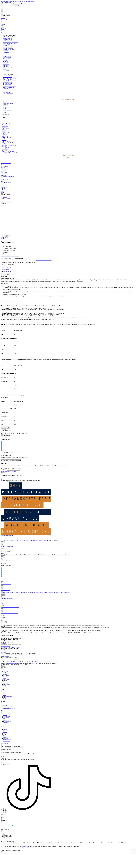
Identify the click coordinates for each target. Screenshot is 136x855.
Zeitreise (5, 715)
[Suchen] (15, 5)
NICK (3, 138)
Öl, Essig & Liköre (7, 83)
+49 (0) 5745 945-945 (5, 649)
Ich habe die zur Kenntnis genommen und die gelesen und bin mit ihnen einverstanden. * (29, 663)
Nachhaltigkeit (6, 716)
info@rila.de (3, 643)
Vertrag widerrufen (5, 656)
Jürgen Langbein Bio (8, 707)
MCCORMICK (5, 147)
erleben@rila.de (4, 647)
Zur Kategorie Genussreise (7, 176)
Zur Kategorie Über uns (6, 182)
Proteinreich (6, 66)
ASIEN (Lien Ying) (7, 40)
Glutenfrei (5, 61)
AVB (4, 734)
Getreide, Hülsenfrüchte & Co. (10, 80)
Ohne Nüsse (6, 64)
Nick (4, 685)
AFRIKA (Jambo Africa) (9, 36)
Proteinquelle (6, 65)
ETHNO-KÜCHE (6, 123)
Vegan (4, 69)
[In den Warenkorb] (2, 544)
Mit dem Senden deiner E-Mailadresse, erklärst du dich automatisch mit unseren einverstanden (29, 260)
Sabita (4, 687)
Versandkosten (25, 846)
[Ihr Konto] (2, 12)
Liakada (5, 681)
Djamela (5, 674)
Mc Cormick (6, 698)
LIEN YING (5, 136)
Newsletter (5, 722)
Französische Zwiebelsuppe (7, 598)
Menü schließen (6, 15)
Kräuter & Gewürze (7, 82)
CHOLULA (5, 126)
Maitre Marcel (6, 684)
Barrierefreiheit (6, 741)
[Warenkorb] (1, 23)
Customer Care (6, 730)
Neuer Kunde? (63, 465)
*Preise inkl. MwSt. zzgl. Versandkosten (10, 256)
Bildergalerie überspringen (6, 202)
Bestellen (16, 658)
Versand (5, 729)
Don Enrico (6, 675)
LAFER (4, 143)
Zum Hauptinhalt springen (7, 1)
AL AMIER (4, 124)
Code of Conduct (7, 721)
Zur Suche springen (17, 1)
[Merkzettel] (1, 21)
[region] (68, 220)
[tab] (7, 267)
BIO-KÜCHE (5, 149)
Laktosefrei (5, 62)
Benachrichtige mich (19, 258)
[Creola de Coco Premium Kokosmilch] (10, 607)
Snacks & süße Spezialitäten (9, 86)
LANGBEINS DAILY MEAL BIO (10, 152)
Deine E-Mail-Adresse (6, 468)
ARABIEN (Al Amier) (8, 39)
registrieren (5, 19)
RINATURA (5, 150)
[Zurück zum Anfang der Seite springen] (2, 852)
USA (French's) (6, 52)
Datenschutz (6, 738)
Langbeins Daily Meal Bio (9, 708)
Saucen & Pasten (7, 84)
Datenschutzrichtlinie (33, 661)
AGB (36, 663)
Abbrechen (3, 474)
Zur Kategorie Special (6, 163)
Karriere (5, 720)
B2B (4, 718)
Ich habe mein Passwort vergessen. (8, 471)
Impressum (5, 735)
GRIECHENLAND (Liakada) (10, 43)
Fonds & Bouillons (7, 79)
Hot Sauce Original (7, 110)
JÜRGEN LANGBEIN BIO (8, 151)
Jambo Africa (6, 679)
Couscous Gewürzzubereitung (7, 546)
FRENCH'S (4, 129)
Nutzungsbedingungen (45, 661)
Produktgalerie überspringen (7, 535)
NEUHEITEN (6, 92)
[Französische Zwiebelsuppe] (35, 592)
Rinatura (5, 705)
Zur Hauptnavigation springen (28, 1)
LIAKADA (4, 133)
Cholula (5, 672)
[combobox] (7, 6)
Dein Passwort (4, 469)
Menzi (4, 697)
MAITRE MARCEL (6, 137)
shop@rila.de (4, 652)
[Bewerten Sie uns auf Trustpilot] (10, 828)
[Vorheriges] (2, 622)
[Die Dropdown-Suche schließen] (18, 5)
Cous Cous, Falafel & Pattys (9, 78)
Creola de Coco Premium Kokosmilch (9, 613)
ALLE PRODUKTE (8, 93)
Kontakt (5, 737)
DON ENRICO (5, 128)
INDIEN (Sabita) (7, 44)
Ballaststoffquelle (7, 57)
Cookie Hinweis (7, 739)
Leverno (5, 680)
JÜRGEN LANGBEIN (7, 142)
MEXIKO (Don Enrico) (8, 49)
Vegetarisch (6, 70)
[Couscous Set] (4, 203)
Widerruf (5, 732)
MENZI (4, 146)
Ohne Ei (5, 60)
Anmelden (3, 18)
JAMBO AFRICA (6, 132)
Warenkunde (6, 717)
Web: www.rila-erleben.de (14, 647)
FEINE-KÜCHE (6, 141)
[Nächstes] (5, 622)
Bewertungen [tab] (7, 271)
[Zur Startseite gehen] (6, 2)
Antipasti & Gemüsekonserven (10, 75)
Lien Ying (5, 683)
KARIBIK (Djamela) (8, 47)
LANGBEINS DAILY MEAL (9, 145)
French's (5, 676)
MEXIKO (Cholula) (8, 48)
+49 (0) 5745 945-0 (5, 640)
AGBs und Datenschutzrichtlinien (43, 260)
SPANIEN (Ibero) (7, 51)
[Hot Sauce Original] (8, 103)
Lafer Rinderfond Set (5, 590)
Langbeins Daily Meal (8, 696)
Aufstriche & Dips (7, 77)
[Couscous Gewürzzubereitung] (29, 540)
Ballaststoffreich (7, 58)
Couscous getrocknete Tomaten (8, 560)
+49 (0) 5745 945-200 (5, 646)
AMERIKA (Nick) (7, 38)
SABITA (4, 140)
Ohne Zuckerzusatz (7, 67)
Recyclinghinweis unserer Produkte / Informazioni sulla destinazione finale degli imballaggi (18, 847)
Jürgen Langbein (7, 693)
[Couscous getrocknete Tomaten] (35, 554)
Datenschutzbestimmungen (14, 663)
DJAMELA (4, 127)
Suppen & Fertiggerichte (8, 87)
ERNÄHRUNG (7, 56)
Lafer (4, 695)
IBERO (3, 131)
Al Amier (5, 671)
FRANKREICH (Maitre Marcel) (10, 42)
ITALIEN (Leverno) (8, 45)
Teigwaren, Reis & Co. (8, 88)
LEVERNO (4, 135)
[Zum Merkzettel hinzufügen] (5, 105)
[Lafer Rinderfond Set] (6, 584)
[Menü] (2, 8)
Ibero (4, 678)
